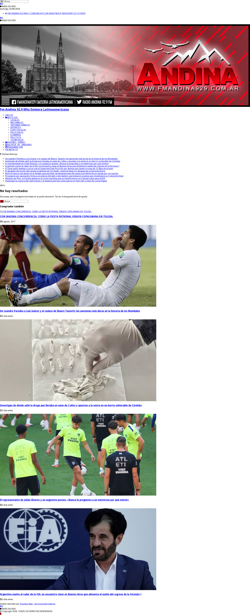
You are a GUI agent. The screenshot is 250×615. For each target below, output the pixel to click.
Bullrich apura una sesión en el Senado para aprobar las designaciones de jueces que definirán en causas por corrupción (61, 173)
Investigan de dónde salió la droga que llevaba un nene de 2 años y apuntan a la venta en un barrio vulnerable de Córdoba (62, 161)
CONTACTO (12, 149)
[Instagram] (2, 4)
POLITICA (15, 137)
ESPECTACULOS (18, 130)
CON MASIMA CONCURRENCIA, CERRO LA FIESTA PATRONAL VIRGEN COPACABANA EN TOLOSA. (56, 216)
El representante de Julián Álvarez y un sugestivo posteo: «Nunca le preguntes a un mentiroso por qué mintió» (57, 163)
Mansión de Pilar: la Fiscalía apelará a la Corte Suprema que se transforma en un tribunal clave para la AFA (55, 178)
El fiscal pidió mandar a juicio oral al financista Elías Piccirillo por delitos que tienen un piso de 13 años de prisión (59, 168)
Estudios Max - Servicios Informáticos (37, 604)
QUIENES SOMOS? (16, 142)
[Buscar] (2, 1)
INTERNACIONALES (20, 125)
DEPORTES (15, 127)
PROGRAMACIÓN (15, 147)
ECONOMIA (15, 135)
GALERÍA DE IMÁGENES (19, 144)
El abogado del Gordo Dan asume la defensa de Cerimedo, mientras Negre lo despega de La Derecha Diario (55, 171)
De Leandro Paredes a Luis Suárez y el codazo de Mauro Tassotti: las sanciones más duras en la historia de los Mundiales (61, 158)
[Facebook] (0, 4)
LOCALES (15, 120)
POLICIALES (16, 132)
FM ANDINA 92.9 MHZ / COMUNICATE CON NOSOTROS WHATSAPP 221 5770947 (46, 13)
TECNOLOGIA (16, 140)
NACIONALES (16, 122)
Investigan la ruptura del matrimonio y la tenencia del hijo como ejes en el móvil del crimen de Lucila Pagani (56, 181)
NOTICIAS (12, 117)
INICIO (9, 115)
